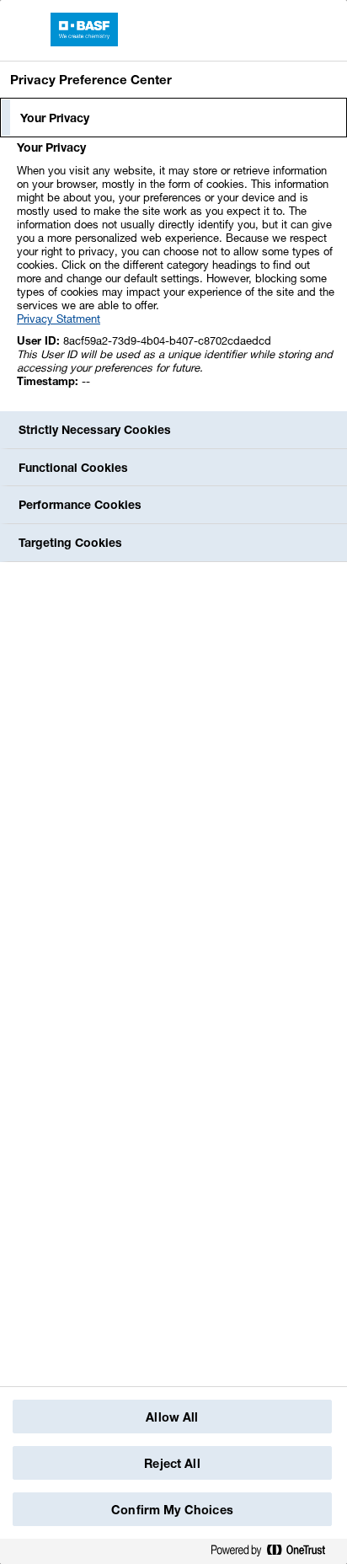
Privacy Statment (58, 318)
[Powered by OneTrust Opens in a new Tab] (275, 1550)
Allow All (172, 1417)
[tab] (173, 118)
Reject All (172, 1463)
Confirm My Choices (172, 1509)
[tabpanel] (175, 273)
